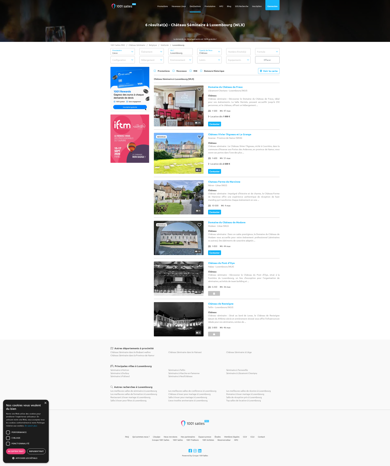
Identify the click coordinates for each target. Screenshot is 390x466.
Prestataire (117, 50)
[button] (122, 51)
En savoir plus (31, 425)
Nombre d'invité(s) (237, 51)
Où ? (172, 50)
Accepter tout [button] (16, 451)
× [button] (45, 403)
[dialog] (26, 431)
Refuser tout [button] (36, 451)
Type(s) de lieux (205, 50)
